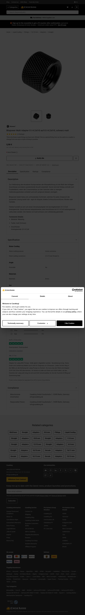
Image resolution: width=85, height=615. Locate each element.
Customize (41, 323)
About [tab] (70, 296)
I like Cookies (69, 323)
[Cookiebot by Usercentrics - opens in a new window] (73, 290)
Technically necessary (15, 323)
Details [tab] (42, 296)
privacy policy (71, 312)
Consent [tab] (15, 296)
